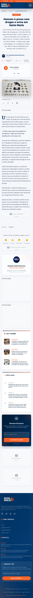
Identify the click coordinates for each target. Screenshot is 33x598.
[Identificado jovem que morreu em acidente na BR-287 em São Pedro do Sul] (16, 385)
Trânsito (11, 11)
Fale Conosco (5, 532)
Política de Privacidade (8, 592)
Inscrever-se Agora (16, 440)
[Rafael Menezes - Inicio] (6, 5)
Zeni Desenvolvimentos (20, 595)
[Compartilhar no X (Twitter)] (12, 103)
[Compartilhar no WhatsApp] (3, 103)
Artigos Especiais (6, 530)
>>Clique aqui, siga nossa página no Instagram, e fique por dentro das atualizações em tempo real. (14, 133)
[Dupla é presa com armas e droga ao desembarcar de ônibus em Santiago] (16, 353)
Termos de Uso (18, 592)
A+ (18, 73)
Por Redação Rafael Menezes (15, 55)
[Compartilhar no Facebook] (8, 103)
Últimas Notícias (6, 527)
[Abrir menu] (30, 5)
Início (5, 11)
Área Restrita (27, 592)
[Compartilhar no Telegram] (17, 103)
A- (14, 73)
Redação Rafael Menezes (16, 266)
